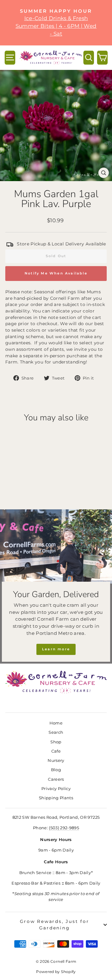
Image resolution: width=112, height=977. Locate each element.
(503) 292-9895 (64, 828)
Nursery (56, 760)
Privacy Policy (56, 788)
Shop (55, 742)
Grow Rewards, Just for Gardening (54, 924)
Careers (56, 779)
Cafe (56, 751)
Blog (56, 769)
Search (56, 732)
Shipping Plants (56, 798)
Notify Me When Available (56, 273)
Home (56, 723)
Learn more (56, 649)
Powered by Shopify (56, 971)
